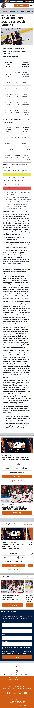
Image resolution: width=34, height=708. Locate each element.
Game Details (18, 481)
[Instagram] (14, 693)
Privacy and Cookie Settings (23, 688)
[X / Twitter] (20, 693)
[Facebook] (8, 693)
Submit (17, 657)
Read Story (17, 513)
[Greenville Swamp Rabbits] (3, 5)
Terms (24, 686)
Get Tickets (20, 5)
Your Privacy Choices (8, 688)
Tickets (18, 476)
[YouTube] (25, 693)
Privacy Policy (17, 686)
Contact (10, 686)
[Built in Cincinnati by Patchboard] (17, 701)
